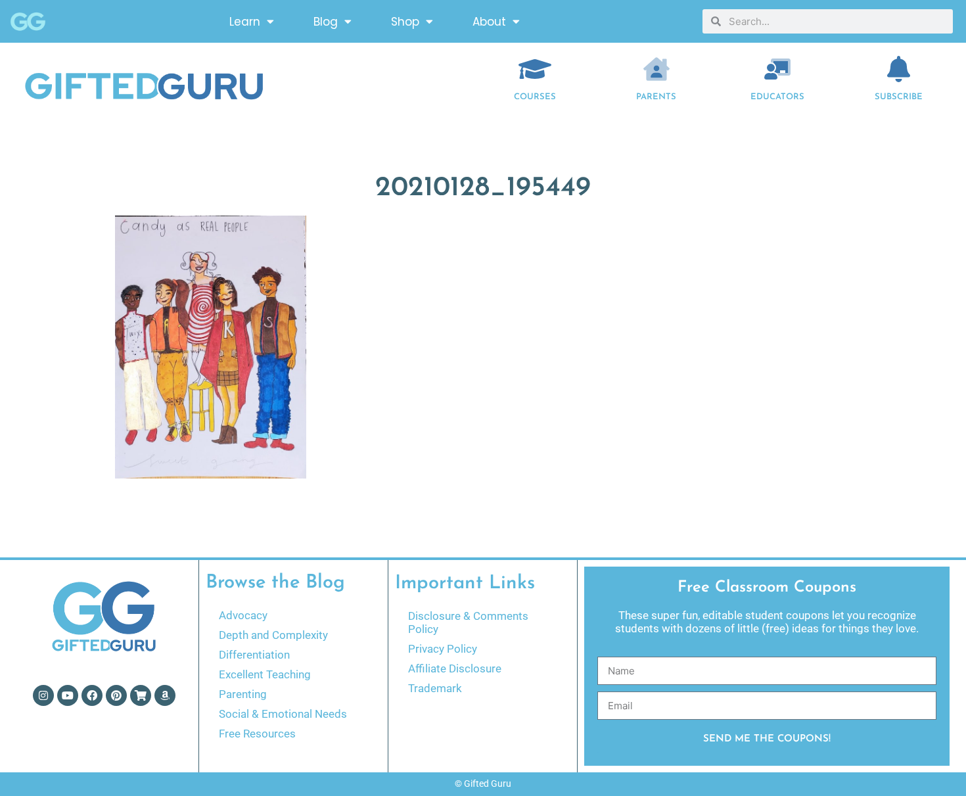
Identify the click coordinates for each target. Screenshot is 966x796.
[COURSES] (535, 69)
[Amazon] (164, 695)
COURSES (535, 97)
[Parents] (656, 69)
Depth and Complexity (273, 635)
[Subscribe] (899, 69)
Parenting (243, 694)
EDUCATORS (777, 97)
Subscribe (899, 97)
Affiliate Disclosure (454, 668)
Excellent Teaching (265, 674)
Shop (405, 22)
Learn (244, 22)
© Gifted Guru (483, 783)
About (489, 22)
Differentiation (254, 654)
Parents (656, 97)
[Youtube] (67, 695)
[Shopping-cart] (140, 695)
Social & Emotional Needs (283, 713)
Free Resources (257, 733)
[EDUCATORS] (777, 69)
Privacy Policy (442, 648)
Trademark (435, 688)
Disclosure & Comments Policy (468, 622)
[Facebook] (92, 695)
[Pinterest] (116, 695)
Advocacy (243, 615)
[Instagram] (43, 695)
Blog (325, 22)
